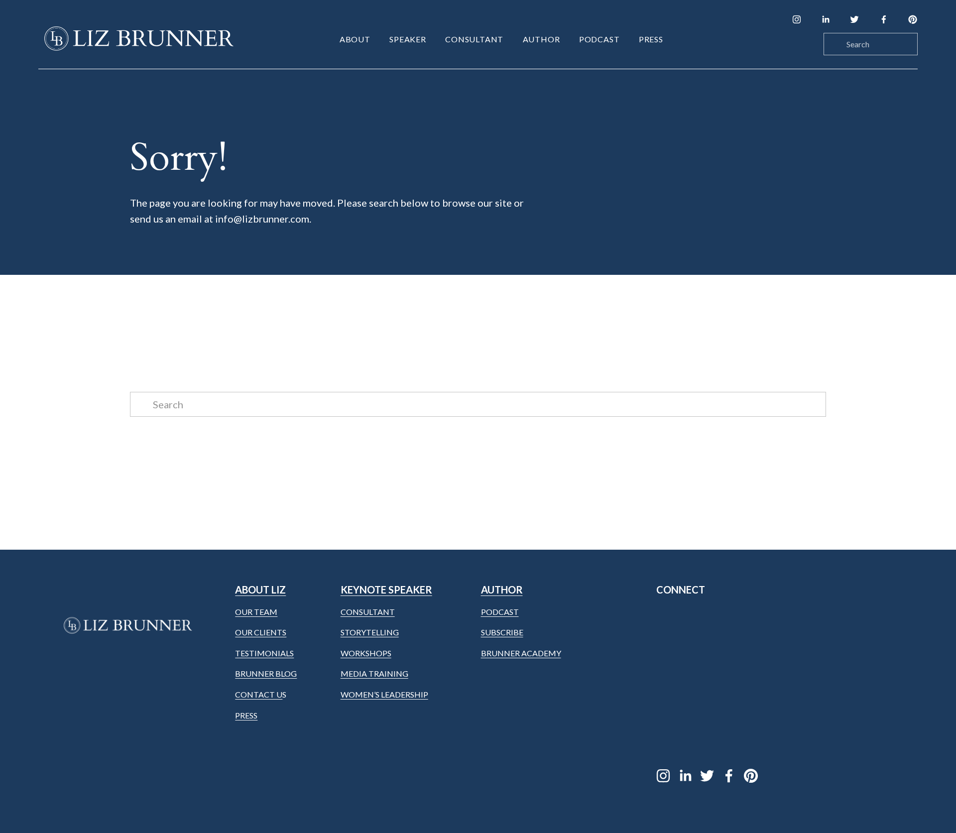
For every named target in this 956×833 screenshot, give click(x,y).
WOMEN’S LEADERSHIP (384, 694)
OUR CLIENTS (260, 632)
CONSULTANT (368, 611)
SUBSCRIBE (502, 632)
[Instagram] (797, 19)
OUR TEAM (256, 611)
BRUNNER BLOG (266, 673)
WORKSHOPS (366, 653)
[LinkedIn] (826, 19)
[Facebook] (884, 19)
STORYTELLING (370, 632)
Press (651, 39)
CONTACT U (258, 694)
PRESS (246, 715)
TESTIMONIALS (264, 653)
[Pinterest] (913, 19)
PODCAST (500, 611)
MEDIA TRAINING (374, 673)
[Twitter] (854, 19)
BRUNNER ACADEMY (521, 653)
